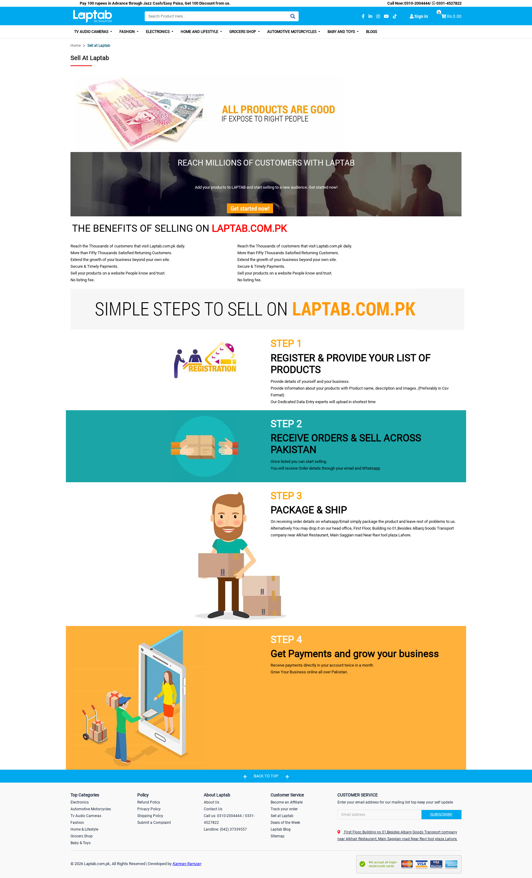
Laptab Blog (281, 829)
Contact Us (213, 809)
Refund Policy (148, 802)
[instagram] (378, 16)
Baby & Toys (81, 843)
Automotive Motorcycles (292, 32)
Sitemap (277, 836)
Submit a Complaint (154, 822)
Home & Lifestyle (84, 829)
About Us (211, 802)
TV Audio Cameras (91, 32)
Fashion (127, 32)
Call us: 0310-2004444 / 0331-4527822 (229, 819)
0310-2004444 (416, 3)
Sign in (420, 16)
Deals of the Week (285, 822)
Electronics (158, 32)
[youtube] (386, 16)
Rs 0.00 (454, 16)
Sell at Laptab (282, 816)
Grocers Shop (243, 32)
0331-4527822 (448, 3)
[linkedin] (370, 16)
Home (76, 45)
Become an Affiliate (287, 802)
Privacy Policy (149, 809)
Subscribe (441, 814)
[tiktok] (395, 16)
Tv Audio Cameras (86, 816)
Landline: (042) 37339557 (225, 829)
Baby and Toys (342, 32)
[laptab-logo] (93, 16)
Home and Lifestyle (200, 32)
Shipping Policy (150, 816)
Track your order (284, 809)
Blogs (371, 32)
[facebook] (363, 16)
